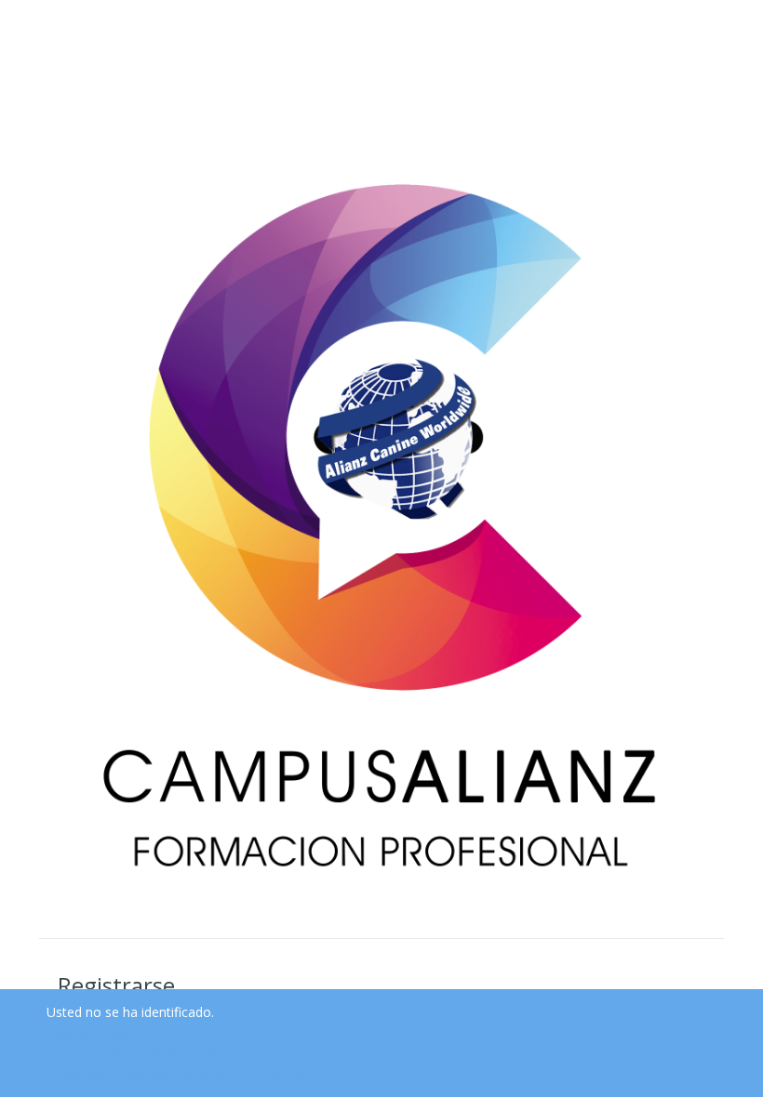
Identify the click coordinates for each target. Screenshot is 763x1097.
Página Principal (94, 1032)
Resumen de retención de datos (143, 1053)
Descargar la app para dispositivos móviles (175, 1073)
